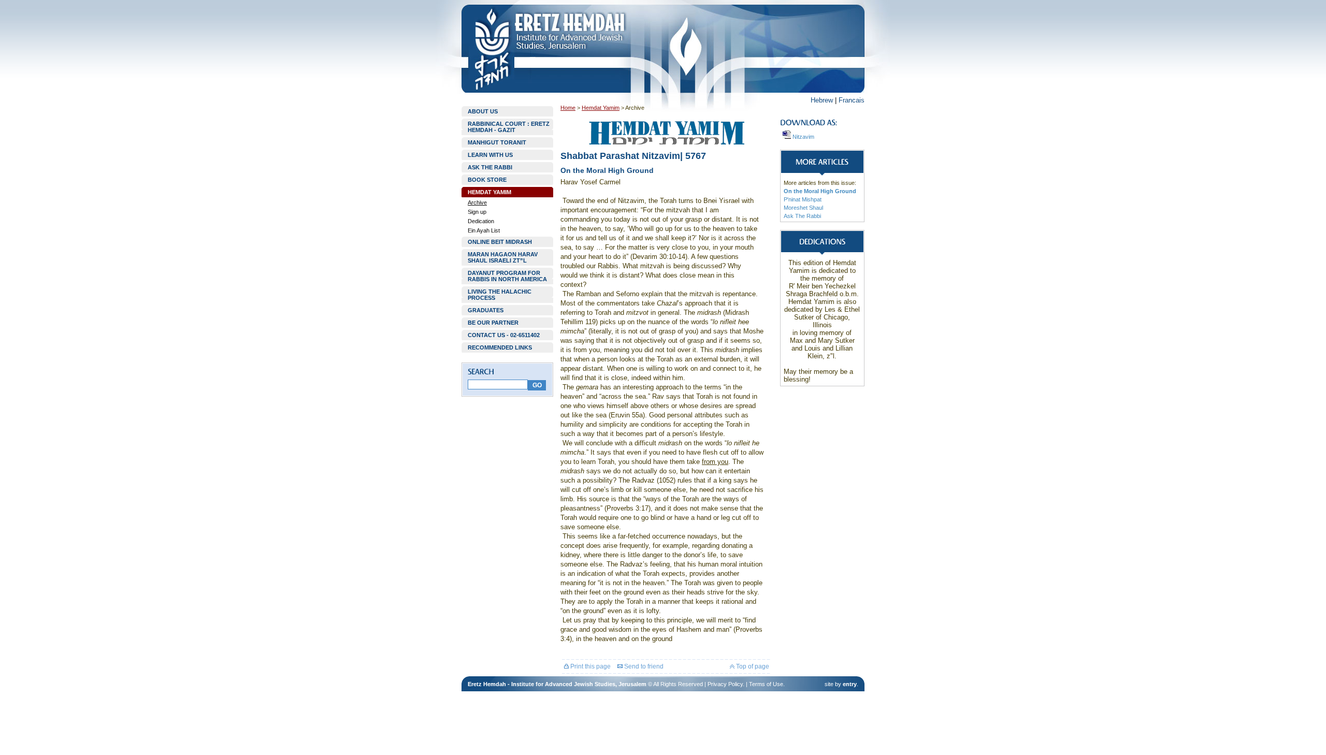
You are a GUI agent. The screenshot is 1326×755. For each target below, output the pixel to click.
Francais (851, 100)
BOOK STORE (487, 180)
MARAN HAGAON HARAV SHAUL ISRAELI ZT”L (503, 257)
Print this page (590, 666)
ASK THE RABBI (490, 167)
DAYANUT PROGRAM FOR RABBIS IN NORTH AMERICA (507, 276)
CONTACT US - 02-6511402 (504, 335)
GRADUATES (485, 310)
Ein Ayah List (484, 230)
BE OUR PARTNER (493, 323)
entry (850, 684)
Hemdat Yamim (600, 108)
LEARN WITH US (490, 155)
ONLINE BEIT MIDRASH (500, 242)
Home (567, 108)
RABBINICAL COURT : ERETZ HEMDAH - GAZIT (509, 127)
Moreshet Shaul (803, 208)
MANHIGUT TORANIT (497, 142)
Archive (477, 202)
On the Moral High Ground (820, 191)
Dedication (481, 221)
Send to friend (643, 666)
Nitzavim (802, 137)
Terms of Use (766, 684)
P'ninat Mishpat (802, 199)
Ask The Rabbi (802, 216)
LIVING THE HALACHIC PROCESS (499, 294)
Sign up (477, 212)
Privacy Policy (725, 684)
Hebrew (822, 100)
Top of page (751, 666)
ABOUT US (483, 111)
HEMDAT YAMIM (489, 192)
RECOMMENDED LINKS (500, 347)
